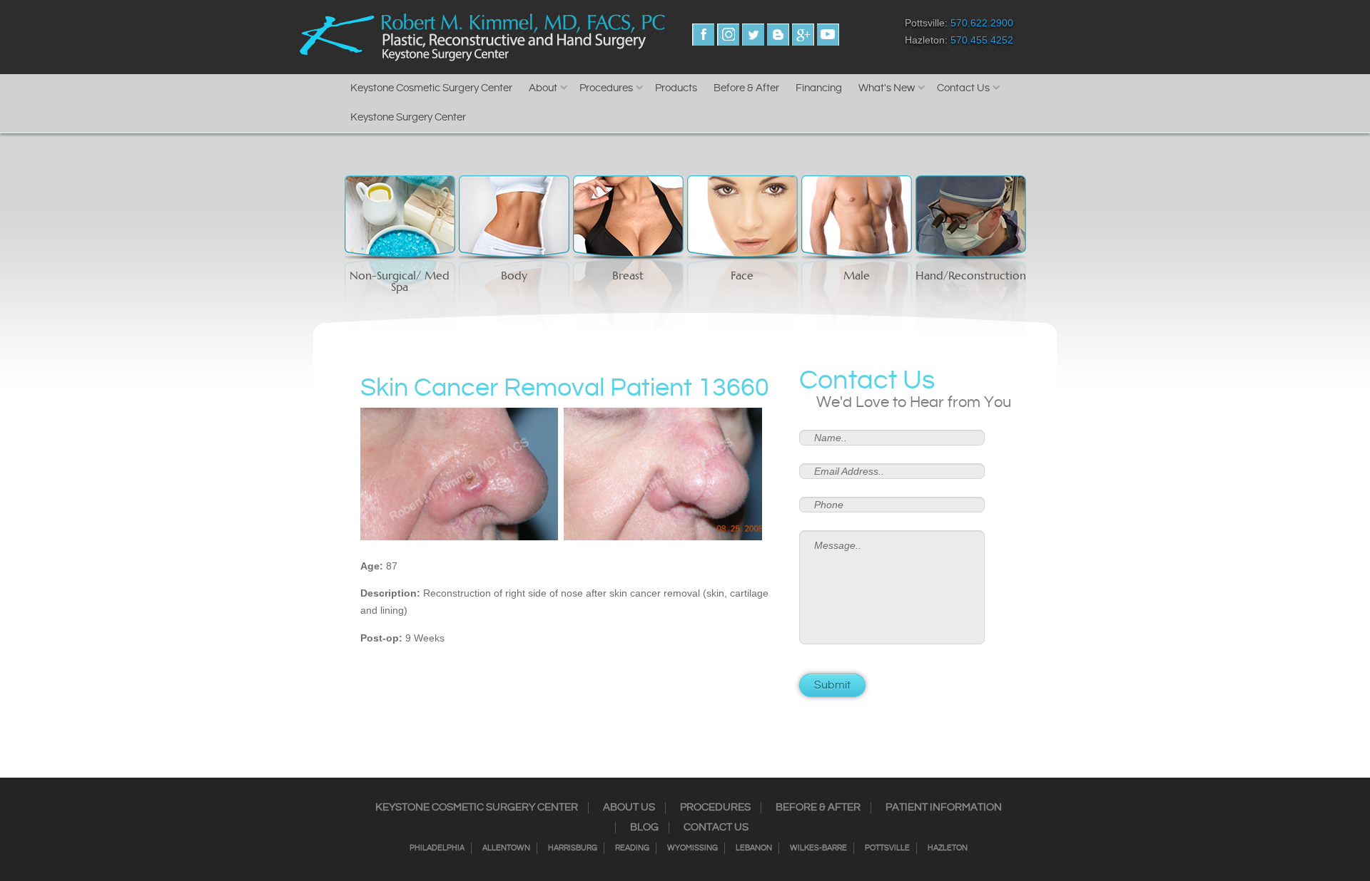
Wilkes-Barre (818, 848)
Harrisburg (572, 848)
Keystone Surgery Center (408, 117)
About (543, 88)
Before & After (746, 88)
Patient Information (944, 807)
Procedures (606, 88)
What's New (886, 88)
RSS (778, 35)
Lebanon (754, 848)
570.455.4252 (981, 40)
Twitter (753, 35)
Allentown (506, 848)
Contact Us (963, 88)
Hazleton (948, 848)
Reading (632, 848)
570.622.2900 (981, 23)
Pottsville (887, 848)
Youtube (828, 35)
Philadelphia (437, 848)
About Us (629, 807)
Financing (819, 88)
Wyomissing (692, 848)
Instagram (728, 35)
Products (676, 88)
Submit (832, 685)
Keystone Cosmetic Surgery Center (431, 88)
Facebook (703, 35)
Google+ (803, 35)
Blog (644, 827)
